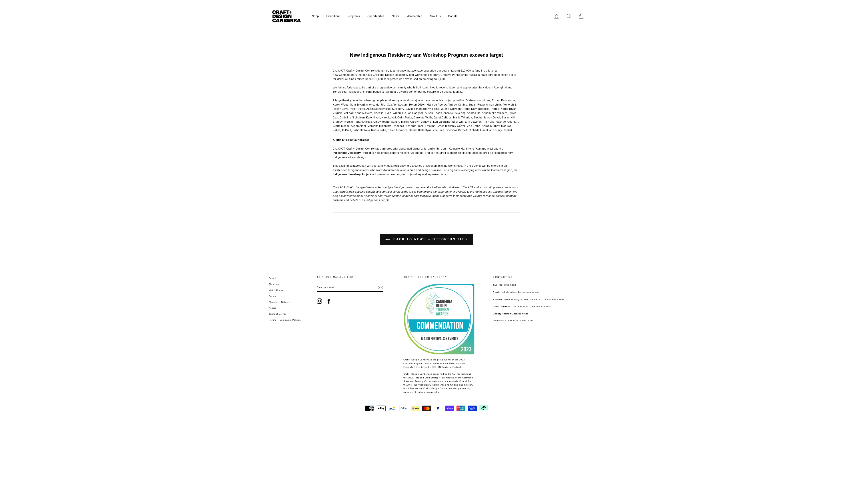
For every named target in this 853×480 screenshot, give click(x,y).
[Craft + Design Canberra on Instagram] (319, 301)
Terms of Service (278, 314)
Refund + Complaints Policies (285, 320)
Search (273, 278)
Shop (315, 16)
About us (435, 16)
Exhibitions (333, 16)
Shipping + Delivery (279, 302)
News (395, 16)
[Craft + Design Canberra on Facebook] (329, 301)
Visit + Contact (277, 290)
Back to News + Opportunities (429, 239)
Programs (354, 16)
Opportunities (376, 16)
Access (273, 308)
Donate (453, 16)
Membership (414, 16)
